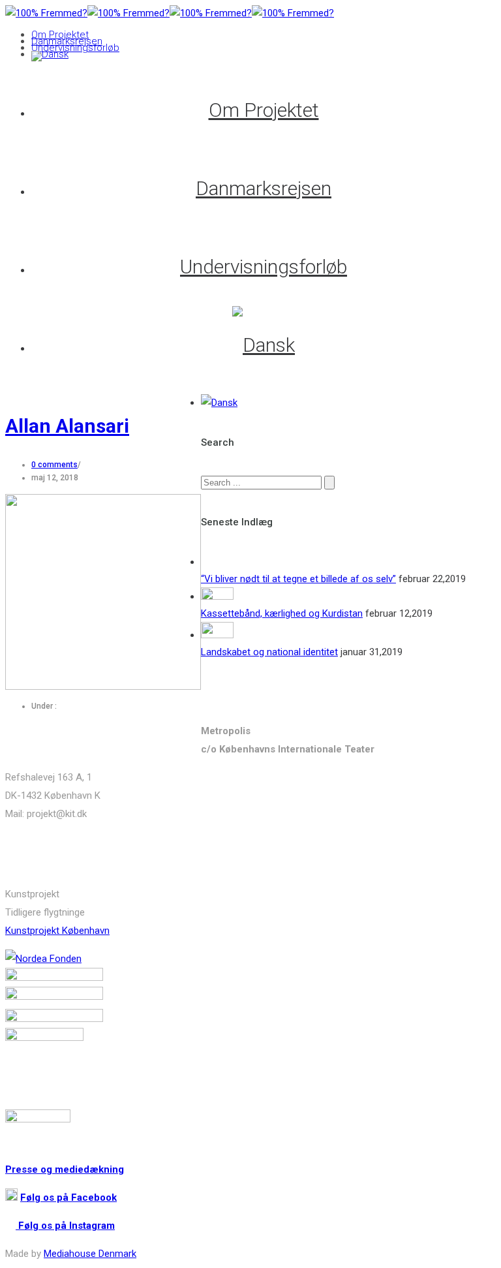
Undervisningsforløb (75, 48)
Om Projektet (60, 34)
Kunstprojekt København (57, 930)
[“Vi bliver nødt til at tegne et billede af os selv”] (217, 562)
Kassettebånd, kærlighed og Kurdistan (282, 613)
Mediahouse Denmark (90, 1254)
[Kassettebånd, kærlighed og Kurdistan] (217, 596)
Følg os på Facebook (68, 1197)
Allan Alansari (67, 425)
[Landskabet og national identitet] (217, 635)
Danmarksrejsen (66, 41)
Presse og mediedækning (64, 1169)
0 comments (54, 464)
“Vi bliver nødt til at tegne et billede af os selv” (298, 579)
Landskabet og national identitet (269, 652)
